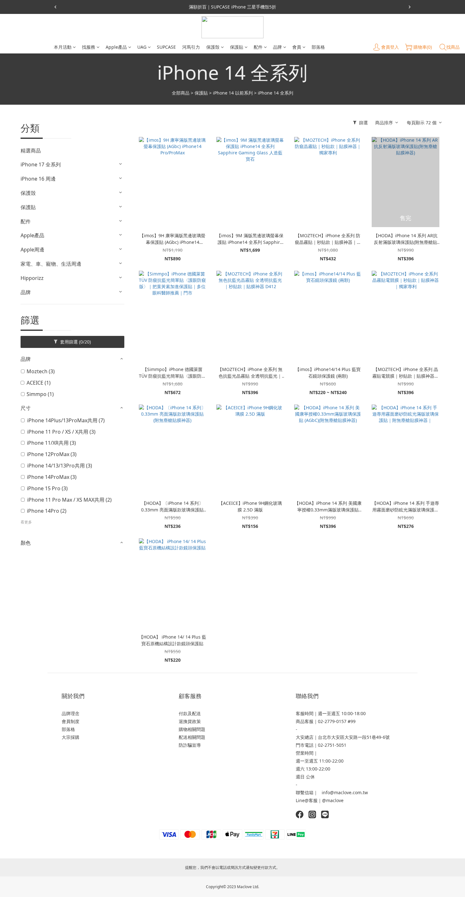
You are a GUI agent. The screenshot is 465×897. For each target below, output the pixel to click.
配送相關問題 (192, 737)
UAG (141, 47)
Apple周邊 (32, 249)
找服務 (88, 47)
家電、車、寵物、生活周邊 (51, 263)
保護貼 (236, 47)
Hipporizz (32, 278)
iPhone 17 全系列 (41, 164)
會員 (296, 47)
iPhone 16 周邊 (38, 178)
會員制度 (70, 721)
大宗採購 (70, 737)
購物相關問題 (192, 729)
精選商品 (31, 150)
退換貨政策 (190, 721)
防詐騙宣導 (190, 745)
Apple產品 (116, 47)
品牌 (277, 47)
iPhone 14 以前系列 (233, 93)
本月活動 (62, 47)
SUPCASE (166, 47)
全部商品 (180, 93)
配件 (258, 47)
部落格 (318, 47)
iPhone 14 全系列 (275, 93)
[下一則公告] (409, 7)
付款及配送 (190, 713)
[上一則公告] (55, 7)
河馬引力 (191, 47)
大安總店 (304, 737)
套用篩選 (75, 342)
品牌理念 (70, 713)
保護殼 (213, 47)
